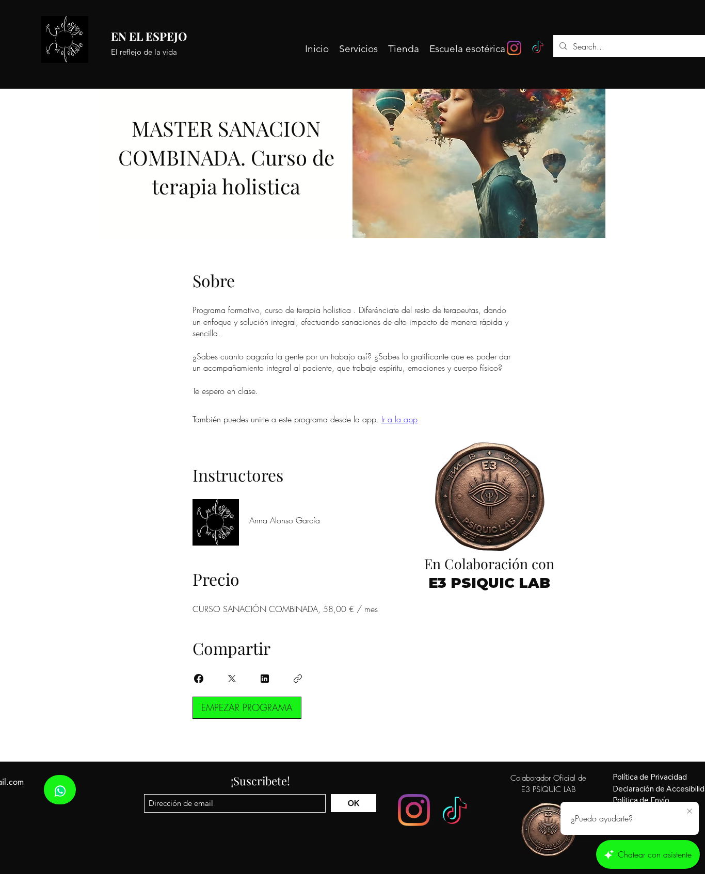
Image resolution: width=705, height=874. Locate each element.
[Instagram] (514, 48)
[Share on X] (232, 678)
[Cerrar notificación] (689, 811)
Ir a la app (399, 419)
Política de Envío (641, 800)
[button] (657, 48)
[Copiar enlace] (298, 678)
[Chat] (60, 789)
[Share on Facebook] (199, 678)
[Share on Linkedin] (265, 678)
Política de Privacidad (650, 777)
